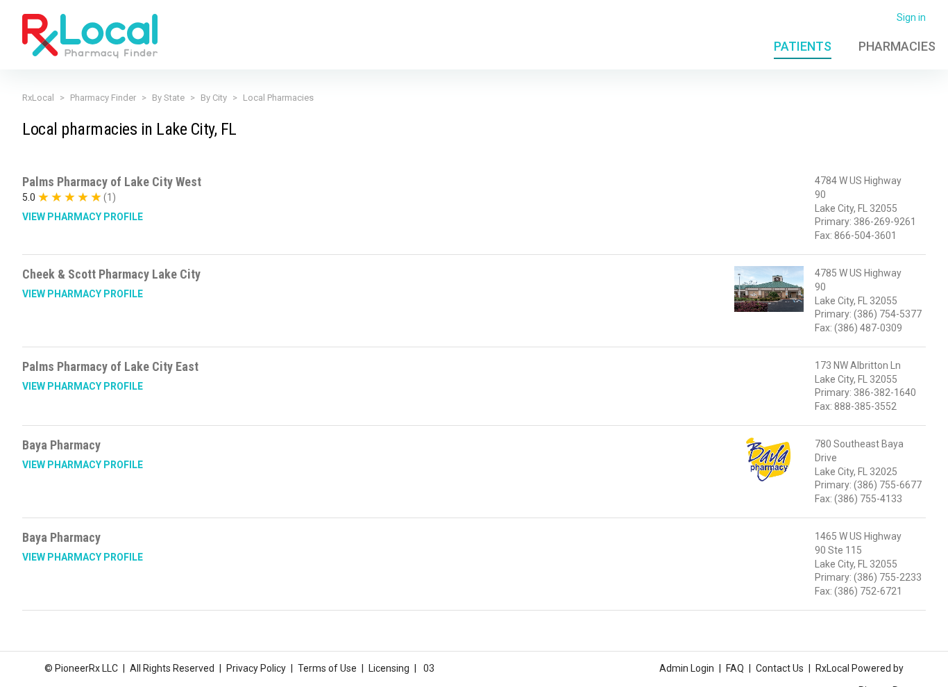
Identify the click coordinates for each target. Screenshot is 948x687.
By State (168, 97)
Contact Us (780, 668)
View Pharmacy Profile (82, 216)
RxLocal (38, 97)
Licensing (389, 668)
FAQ (735, 668)
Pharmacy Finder (103, 97)
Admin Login (686, 668)
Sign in (911, 17)
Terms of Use (327, 668)
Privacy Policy (256, 668)
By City (214, 97)
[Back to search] (90, 35)
